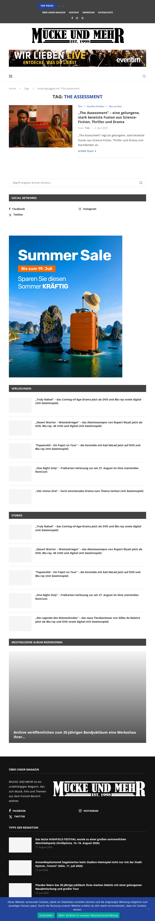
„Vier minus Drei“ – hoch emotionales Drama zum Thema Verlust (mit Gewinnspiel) (89, 491)
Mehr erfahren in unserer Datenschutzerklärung (88, 915)
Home (12, 88)
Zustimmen (46, 915)
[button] (59, 6)
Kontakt (74, 12)
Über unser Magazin (53, 12)
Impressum (88, 12)
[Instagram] (77, 18)
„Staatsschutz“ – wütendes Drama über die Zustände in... (74, 5)
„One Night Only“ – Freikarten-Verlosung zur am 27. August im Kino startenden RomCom (87, 470)
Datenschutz (105, 12)
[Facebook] (72, 18)
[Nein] (148, 909)
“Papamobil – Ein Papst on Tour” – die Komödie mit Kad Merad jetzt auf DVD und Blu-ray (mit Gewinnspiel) (87, 447)
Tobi (87, 128)
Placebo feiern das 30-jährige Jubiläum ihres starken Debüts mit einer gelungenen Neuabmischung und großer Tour (88, 887)
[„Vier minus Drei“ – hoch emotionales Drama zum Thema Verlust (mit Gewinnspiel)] (20, 496)
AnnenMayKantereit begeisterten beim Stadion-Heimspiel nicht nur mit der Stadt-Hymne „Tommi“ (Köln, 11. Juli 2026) (89, 864)
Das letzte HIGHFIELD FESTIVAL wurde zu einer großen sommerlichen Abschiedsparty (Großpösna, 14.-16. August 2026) (80, 841)
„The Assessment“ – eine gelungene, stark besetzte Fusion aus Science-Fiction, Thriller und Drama (109, 117)
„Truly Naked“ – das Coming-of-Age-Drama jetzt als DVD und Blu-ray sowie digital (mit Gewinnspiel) (88, 401)
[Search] (144, 76)
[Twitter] (82, 18)
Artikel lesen (86, 151)
